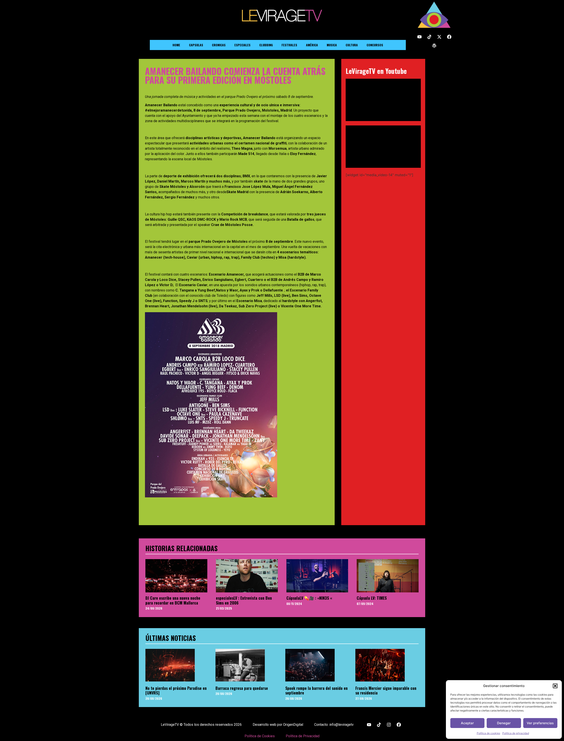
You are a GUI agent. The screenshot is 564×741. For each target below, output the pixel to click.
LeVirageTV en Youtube (376, 71)
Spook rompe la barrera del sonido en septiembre (316, 690)
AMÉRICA (312, 45)
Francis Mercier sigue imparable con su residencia (385, 690)
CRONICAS (219, 45)
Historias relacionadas (181, 548)
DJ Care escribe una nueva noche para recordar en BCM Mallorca (172, 600)
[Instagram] (388, 724)
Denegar (504, 723)
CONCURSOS (375, 45)
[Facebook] (449, 36)
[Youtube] (419, 36)
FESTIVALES (289, 45)
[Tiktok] (429, 36)
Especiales (242, 45)
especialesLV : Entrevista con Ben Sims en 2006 (244, 600)
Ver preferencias (540, 723)
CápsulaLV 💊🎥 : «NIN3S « (309, 598)
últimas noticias (170, 638)
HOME (176, 45)
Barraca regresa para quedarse (241, 688)
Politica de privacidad (515, 733)
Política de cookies (488, 733)
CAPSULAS (196, 45)
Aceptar (467, 723)
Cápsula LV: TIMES (372, 598)
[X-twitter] (439, 36)
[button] (555, 686)
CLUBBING (266, 45)
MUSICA (332, 45)
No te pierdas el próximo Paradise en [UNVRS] (176, 690)
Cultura (352, 45)
